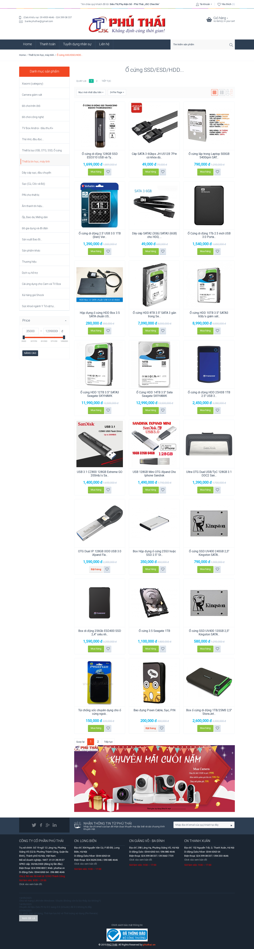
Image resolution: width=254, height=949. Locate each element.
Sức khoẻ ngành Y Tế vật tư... (38, 306)
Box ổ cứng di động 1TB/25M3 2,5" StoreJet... (209, 712)
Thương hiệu (29, 261)
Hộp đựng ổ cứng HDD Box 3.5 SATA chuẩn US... (100, 314)
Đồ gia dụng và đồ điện (35, 228)
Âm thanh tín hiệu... (33, 206)
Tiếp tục (106, 81)
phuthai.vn (149, 944)
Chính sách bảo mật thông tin (127, 925)
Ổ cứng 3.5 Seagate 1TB (154, 631)
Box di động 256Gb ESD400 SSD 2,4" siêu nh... (99, 632)
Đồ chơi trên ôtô (31, 105)
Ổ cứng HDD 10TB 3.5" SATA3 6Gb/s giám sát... (209, 314)
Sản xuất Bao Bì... (32, 239)
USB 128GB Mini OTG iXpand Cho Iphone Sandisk (154, 473)
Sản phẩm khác (31, 250)
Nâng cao (30, 353)
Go (231, 825)
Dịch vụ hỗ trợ (30, 272)
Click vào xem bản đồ (85, 863)
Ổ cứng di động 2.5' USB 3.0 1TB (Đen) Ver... (100, 235)
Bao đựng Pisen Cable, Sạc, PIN (154, 710)
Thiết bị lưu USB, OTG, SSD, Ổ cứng (42, 150)
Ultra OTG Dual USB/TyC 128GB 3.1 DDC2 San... (209, 473)
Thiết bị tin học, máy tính (41, 55)
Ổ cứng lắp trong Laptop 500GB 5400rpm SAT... (209, 155)
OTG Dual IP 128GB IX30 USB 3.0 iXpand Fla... (99, 553)
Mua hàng (96, 171)
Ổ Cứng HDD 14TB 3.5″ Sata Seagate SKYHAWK (154, 394)
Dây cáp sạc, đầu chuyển (36, 172)
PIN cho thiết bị (30, 194)
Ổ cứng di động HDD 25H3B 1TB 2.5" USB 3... (209, 394)
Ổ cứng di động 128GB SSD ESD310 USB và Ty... (100, 155)
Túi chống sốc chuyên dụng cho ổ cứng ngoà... (99, 712)
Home (27, 44)
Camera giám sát (32, 94)
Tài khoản (205, 4)
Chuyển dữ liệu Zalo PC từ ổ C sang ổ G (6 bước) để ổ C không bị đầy (55, 907)
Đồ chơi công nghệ (33, 117)
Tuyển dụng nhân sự (77, 44)
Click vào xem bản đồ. (30, 884)
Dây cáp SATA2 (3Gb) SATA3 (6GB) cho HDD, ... (154, 235)
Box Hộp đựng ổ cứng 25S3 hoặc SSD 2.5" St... (154, 553)
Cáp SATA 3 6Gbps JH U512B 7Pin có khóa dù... (154, 155)
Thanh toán (47, 44)
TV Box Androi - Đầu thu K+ (37, 128)
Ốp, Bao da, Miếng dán (35, 217)
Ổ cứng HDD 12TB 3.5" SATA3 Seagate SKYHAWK (99, 394)
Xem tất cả (28, 918)
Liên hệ (104, 44)
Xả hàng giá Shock (33, 295)
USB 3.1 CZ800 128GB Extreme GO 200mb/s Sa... (99, 473)
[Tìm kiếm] (232, 45)
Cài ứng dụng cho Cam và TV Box (41, 283)
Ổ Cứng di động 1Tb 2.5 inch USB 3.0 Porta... (209, 235)
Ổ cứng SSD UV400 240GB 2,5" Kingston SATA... (209, 553)
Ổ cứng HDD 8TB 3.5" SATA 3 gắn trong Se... (154, 314)
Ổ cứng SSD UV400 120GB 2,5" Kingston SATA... (209, 632)
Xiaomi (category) (32, 83)
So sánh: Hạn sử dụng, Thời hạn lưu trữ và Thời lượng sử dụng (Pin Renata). (58, 913)
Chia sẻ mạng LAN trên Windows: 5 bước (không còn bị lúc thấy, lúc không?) (60, 900)
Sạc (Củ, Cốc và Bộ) (33, 183)
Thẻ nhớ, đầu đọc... (33, 139)
